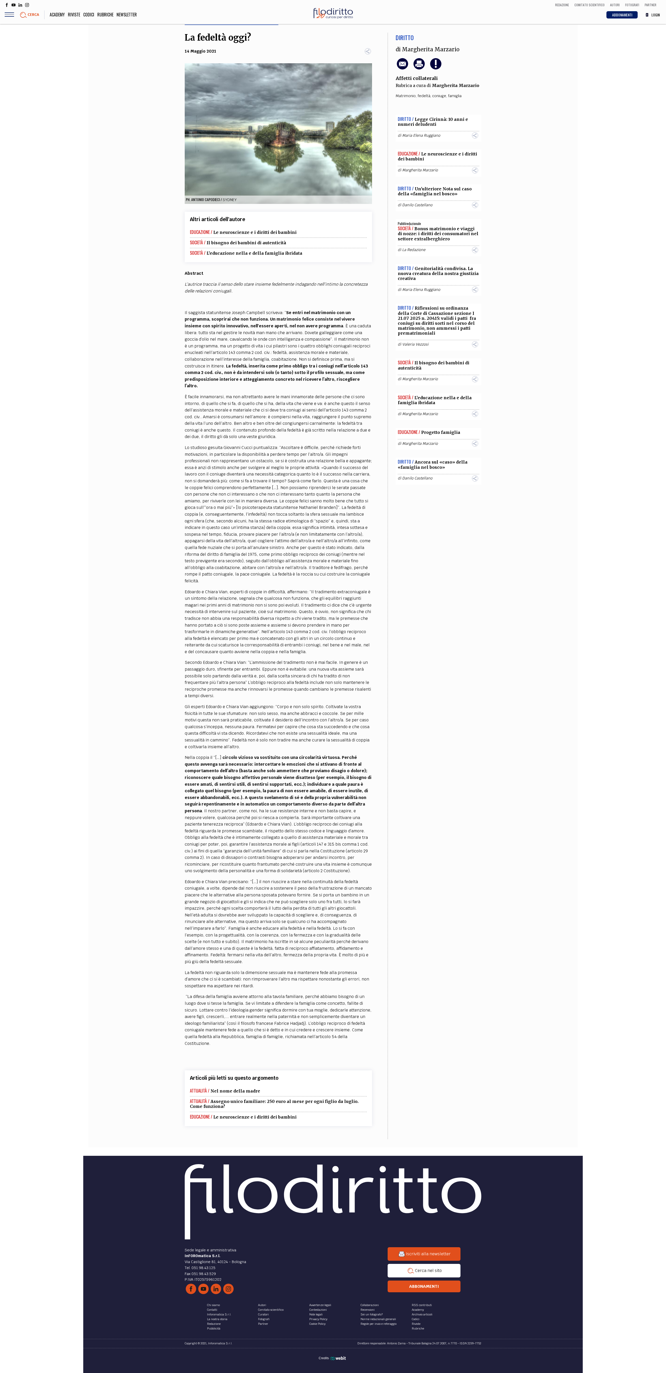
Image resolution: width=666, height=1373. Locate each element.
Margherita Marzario (430, 49)
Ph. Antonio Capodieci (203, 199)
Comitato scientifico (271, 1310)
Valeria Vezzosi (415, 344)
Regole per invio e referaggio (378, 1324)
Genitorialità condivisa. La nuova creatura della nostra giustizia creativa (438, 273)
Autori (262, 1305)
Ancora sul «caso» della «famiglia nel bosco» (433, 464)
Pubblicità (213, 1328)
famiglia (455, 95)
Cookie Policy (317, 1324)
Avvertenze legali (320, 1305)
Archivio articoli (422, 1314)
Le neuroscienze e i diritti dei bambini (255, 232)
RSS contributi (422, 1305)
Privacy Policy (318, 1319)
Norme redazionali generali (378, 1319)
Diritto (405, 37)
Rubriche (105, 14)
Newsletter (127, 14)
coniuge (439, 95)
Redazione (214, 1324)
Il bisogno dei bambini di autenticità (246, 242)
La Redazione (413, 249)
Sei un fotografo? (372, 1314)
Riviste (74, 14)
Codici (88, 14)
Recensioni (368, 1310)
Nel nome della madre (235, 1091)
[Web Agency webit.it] (339, 1358)
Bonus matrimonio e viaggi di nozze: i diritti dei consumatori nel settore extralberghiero (438, 233)
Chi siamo (213, 1305)
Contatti (212, 1310)
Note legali (316, 1314)
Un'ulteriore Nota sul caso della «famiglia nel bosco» (435, 191)
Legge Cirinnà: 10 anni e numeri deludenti (433, 122)
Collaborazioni (370, 1305)
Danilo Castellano (417, 205)
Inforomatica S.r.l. (219, 1314)
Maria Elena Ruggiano (421, 135)
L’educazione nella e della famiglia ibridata (254, 253)
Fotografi (264, 1319)
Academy (57, 14)
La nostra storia (217, 1319)
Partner (263, 1324)
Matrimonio (406, 95)
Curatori (263, 1314)
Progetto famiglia (440, 432)
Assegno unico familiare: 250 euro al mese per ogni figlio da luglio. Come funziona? (274, 1104)
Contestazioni (318, 1310)
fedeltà (424, 95)
